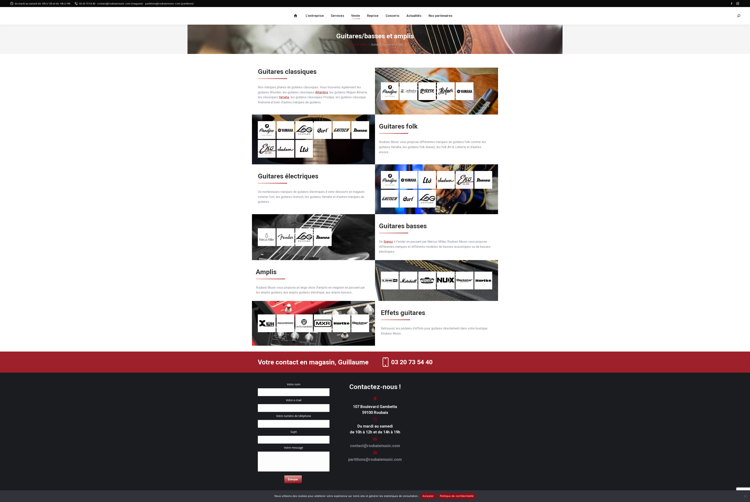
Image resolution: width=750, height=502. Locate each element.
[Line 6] (390, 280)
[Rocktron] (285, 323)
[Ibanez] (360, 130)
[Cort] (323, 130)
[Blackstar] (464, 280)
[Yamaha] (464, 91)
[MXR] (323, 323)
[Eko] (267, 149)
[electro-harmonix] (304, 323)
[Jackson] (285, 149)
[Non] (745, 496)
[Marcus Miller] (267, 237)
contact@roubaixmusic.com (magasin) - (120, 3)
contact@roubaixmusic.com (375, 445)
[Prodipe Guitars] (390, 91)
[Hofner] (446, 91)
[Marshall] (408, 280)
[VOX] (427, 280)
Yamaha (284, 97)
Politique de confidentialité (457, 496)
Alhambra (321, 92)
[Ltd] (304, 149)
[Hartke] (483, 280)
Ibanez (388, 241)
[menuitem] (296, 16)
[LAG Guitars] (304, 130)
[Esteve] (427, 91)
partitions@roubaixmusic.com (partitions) (169, 3)
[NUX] (446, 280)
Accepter (428, 496)
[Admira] (408, 91)
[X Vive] (267, 323)
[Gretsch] (341, 130)
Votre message (293, 447)
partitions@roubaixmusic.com (375, 459)
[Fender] (285, 237)
